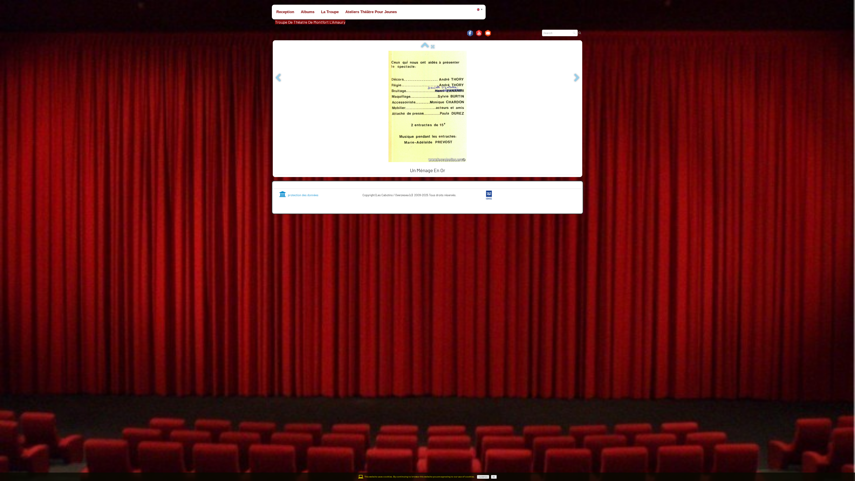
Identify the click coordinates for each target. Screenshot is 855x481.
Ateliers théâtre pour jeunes (371, 12)
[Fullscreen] (432, 46)
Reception (285, 12)
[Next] (577, 78)
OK (494, 477)
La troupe (330, 12)
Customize (483, 477)
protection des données (303, 195)
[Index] (425, 46)
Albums (307, 12)
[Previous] (278, 78)
